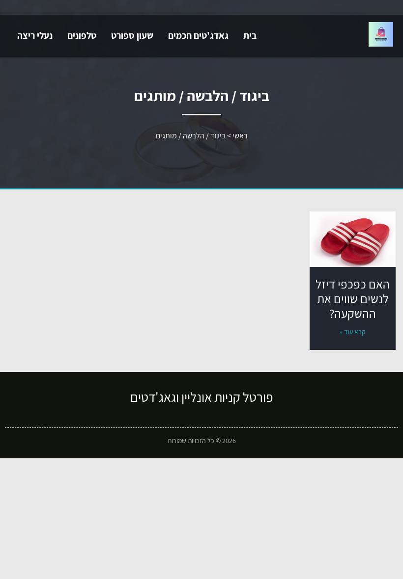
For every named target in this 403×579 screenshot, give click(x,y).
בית (250, 35)
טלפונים (81, 35)
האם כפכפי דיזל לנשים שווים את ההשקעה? (353, 298)
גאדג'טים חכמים (198, 35)
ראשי (240, 136)
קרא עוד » (353, 331)
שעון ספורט (132, 35)
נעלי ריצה (35, 35)
